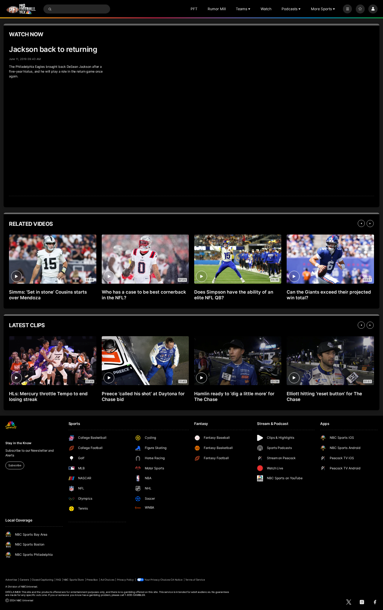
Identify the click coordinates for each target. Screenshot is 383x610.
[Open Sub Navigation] (250, 9)
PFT (194, 9)
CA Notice (177, 579)
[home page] (21, 9)
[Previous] (361, 223)
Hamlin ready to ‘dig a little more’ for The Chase (234, 396)
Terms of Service (195, 579)
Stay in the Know (18, 443)
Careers (24, 579)
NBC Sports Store (73, 579)
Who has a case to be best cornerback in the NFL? (144, 295)
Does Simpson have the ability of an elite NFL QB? (233, 295)
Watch (266, 9)
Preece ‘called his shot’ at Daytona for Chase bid (143, 396)
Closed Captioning (43, 579)
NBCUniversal (29, 586)
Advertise (11, 579)
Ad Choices (107, 579)
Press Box (92, 579)
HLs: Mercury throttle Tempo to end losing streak (48, 396)
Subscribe (14, 465)
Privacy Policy (125, 579)
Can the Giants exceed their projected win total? (329, 295)
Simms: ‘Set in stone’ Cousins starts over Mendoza (47, 295)
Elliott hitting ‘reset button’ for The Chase (324, 396)
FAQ (58, 579)
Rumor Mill (217, 9)
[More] (347, 8)
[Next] (370, 223)
